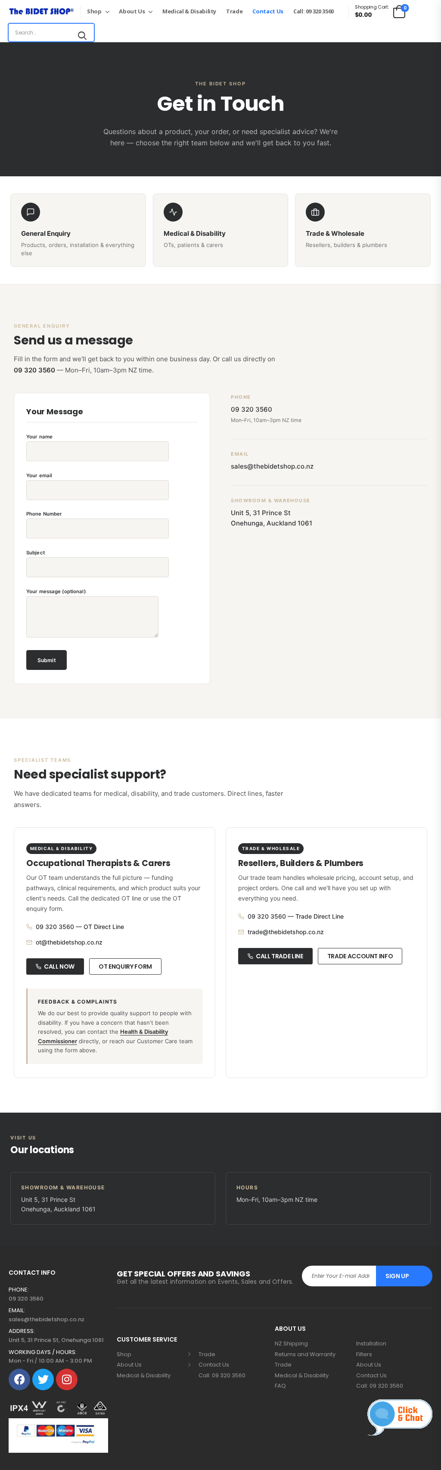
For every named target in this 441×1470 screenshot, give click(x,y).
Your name (39, 437)
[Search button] (82, 35)
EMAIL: (17, 1310)
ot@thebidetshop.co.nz (69, 942)
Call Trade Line (279, 956)
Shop (94, 11)
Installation (371, 1343)
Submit (46, 660)
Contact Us (267, 11)
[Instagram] (67, 1379)
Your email (39, 475)
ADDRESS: (22, 1331)
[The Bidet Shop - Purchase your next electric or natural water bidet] (41, 11)
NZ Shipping (291, 1343)
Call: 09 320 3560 (313, 11)
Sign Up (397, 1276)
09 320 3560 (34, 370)
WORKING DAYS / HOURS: (43, 1352)
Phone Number (44, 514)
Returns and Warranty (305, 1354)
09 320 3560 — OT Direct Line (80, 926)
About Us (132, 11)
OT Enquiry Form (125, 966)
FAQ (280, 1385)
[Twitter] (43, 1379)
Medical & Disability (189, 11)
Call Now (59, 966)
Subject (35, 553)
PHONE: (19, 1289)
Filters (364, 1354)
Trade (234, 11)
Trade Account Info (360, 956)
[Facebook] (19, 1379)
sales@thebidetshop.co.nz (272, 466)
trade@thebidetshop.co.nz (286, 931)
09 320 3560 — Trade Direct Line (296, 916)
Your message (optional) (56, 591)
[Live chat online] (399, 1417)
